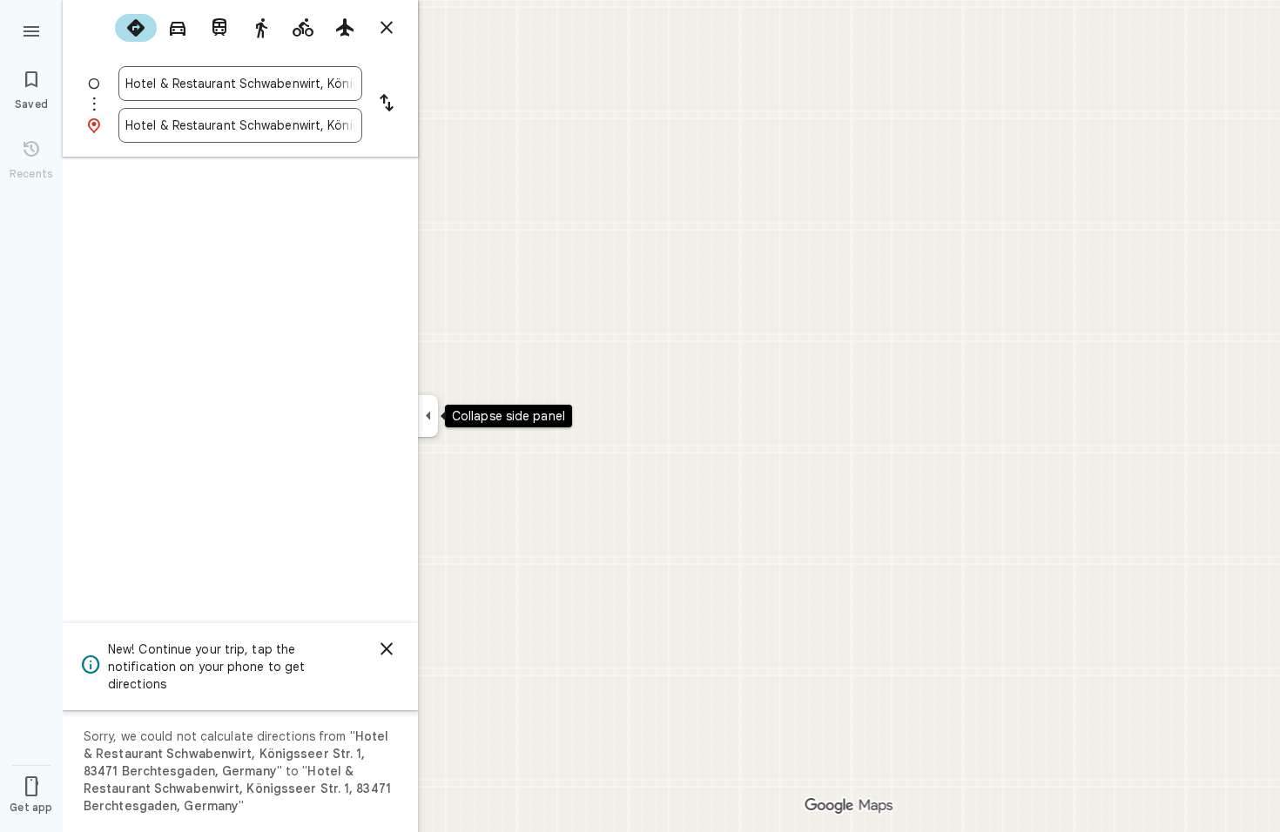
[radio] (136, 27)
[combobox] (240, 83)
